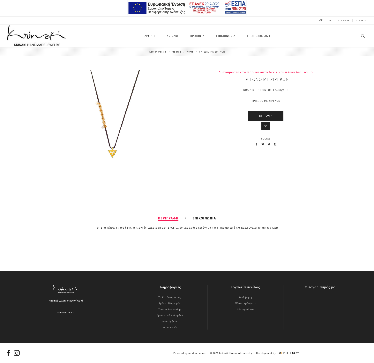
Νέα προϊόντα (245, 309)
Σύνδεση (361, 20)
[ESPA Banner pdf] (187, 14)
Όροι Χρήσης (170, 321)
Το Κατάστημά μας (169, 297)
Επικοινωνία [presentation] (204, 218)
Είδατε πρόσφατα (245, 303)
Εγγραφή (343, 20)
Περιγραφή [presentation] (168, 218)
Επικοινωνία (169, 327)
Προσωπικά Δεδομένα (169, 315)
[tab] (168, 218)
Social (266, 138)
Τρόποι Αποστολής (169, 309)
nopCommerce (197, 353)
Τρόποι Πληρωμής (170, 303)
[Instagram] (17, 353)
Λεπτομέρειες (65, 312)
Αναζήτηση (245, 297)
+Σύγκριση (265, 126)
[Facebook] (8, 353)
